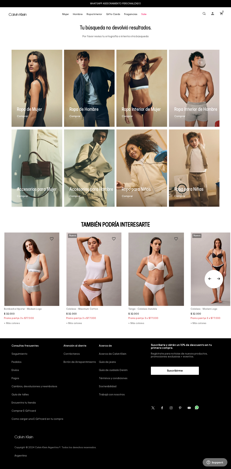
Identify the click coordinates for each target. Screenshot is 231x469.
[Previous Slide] (214, 279)
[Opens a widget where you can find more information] (214, 462)
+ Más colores (12, 323)
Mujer (65, 14)
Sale (144, 14)
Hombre (78, 14)
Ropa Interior (94, 14)
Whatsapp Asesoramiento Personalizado (115, 4)
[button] (204, 14)
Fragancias (130, 14)
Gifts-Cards (113, 14)
